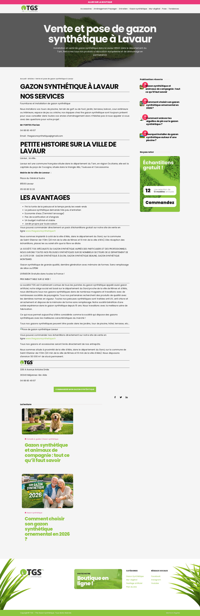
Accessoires (86, 8)
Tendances (174, 8)
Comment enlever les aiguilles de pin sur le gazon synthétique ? (162, 121)
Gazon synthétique (138, 8)
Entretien (123, 8)
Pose (164, 8)
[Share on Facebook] (115, 397)
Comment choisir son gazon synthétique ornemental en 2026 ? (47, 529)
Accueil (23, 79)
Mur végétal (154, 8)
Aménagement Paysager (105, 8)
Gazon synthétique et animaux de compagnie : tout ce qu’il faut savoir (47, 453)
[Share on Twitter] (121, 397)
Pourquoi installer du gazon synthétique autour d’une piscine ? (162, 137)
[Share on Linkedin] (126, 397)
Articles (31, 79)
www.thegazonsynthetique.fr (41, 230)
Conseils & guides (34, 439)
